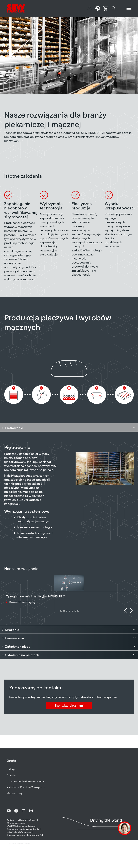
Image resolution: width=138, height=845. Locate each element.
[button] (125, 610)
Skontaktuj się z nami (69, 705)
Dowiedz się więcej (22, 602)
